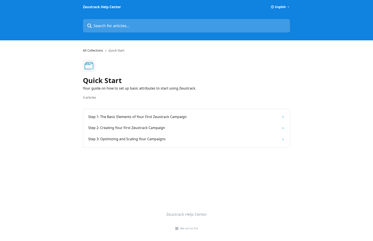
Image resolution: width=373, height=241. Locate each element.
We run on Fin (189, 228)
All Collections (93, 50)
